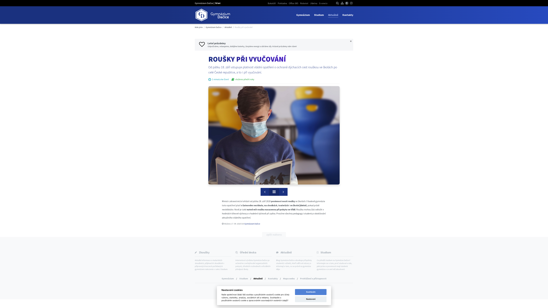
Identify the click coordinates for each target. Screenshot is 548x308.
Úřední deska (248, 252)
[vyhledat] (337, 3)
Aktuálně (333, 15)
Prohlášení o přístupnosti (313, 278)
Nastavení (310, 299)
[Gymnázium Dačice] (212, 15)
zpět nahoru (274, 234)
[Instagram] (351, 3)
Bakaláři (272, 3)
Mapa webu (289, 278)
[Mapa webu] (342, 3)
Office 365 (293, 3)
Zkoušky (204, 252)
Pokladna (282, 3)
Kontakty (347, 15)
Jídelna (313, 3)
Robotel (304, 3)
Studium (319, 15)
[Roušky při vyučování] (274, 135)
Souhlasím (311, 292)
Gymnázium (303, 15)
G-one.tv (323, 3)
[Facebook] (347, 3)
